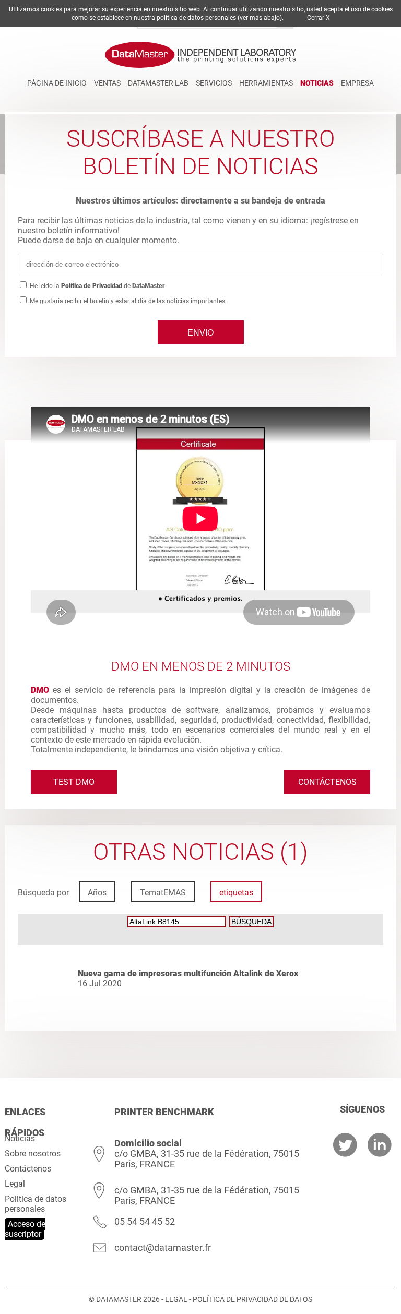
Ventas (107, 83)
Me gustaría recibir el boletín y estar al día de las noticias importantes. (127, 301)
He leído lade (96, 286)
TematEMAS (163, 893)
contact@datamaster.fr (162, 1247)
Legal (15, 1184)
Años (97, 893)
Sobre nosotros (33, 1153)
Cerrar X (318, 17)
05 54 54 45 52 (144, 1221)
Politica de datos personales (35, 1204)
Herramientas (266, 83)
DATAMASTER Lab (158, 83)
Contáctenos (327, 782)
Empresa (357, 83)
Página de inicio (57, 83)
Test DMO (74, 782)
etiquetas (236, 893)
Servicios (214, 83)
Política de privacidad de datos (252, 1299)
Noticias (317, 83)
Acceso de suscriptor (25, 1229)
